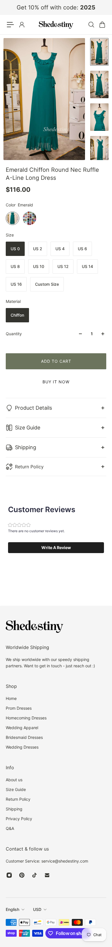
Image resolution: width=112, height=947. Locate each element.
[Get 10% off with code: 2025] (56, 7)
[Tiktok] (34, 875)
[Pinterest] (22, 875)
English (12, 909)
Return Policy (29, 466)
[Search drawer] (91, 24)
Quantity (14, 333)
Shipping (25, 447)
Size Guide (27, 428)
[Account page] (21, 24)
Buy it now (56, 381)
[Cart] (101, 24)
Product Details (33, 408)
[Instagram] (9, 875)
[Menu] (10, 24)
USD (37, 909)
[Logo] (56, 25)
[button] (56, 547)
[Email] (47, 875)
